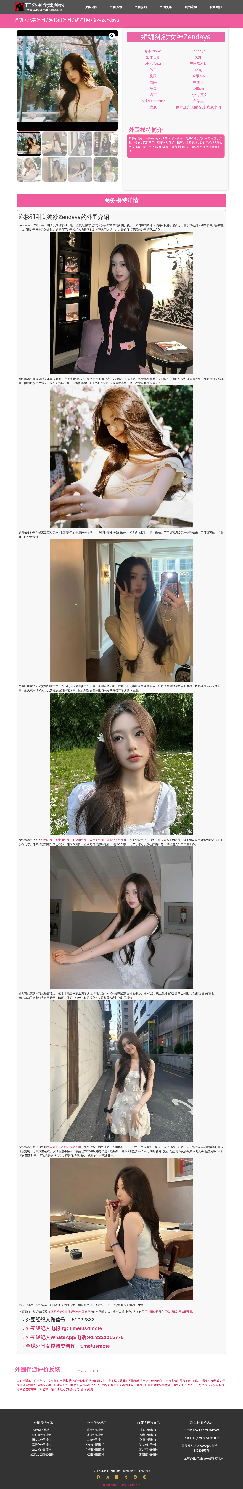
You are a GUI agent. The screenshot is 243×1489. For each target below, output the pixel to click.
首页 (19, 19)
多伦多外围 (96, 839)
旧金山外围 (79, 839)
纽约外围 (46, 839)
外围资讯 (166, 7)
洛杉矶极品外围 (71, 1147)
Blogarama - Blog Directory (121, 1485)
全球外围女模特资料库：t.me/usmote (68, 1346)
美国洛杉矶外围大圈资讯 (177, 1311)
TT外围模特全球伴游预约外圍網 (67, 1311)
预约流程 (191, 7)
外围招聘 (141, 7)
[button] (112, 36)
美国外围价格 (150, 1311)
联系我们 (216, 7)
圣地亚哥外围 (115, 839)
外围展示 (116, 7)
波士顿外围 (62, 839)
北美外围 (36, 19)
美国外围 (91, 7)
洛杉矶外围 (60, 19)
